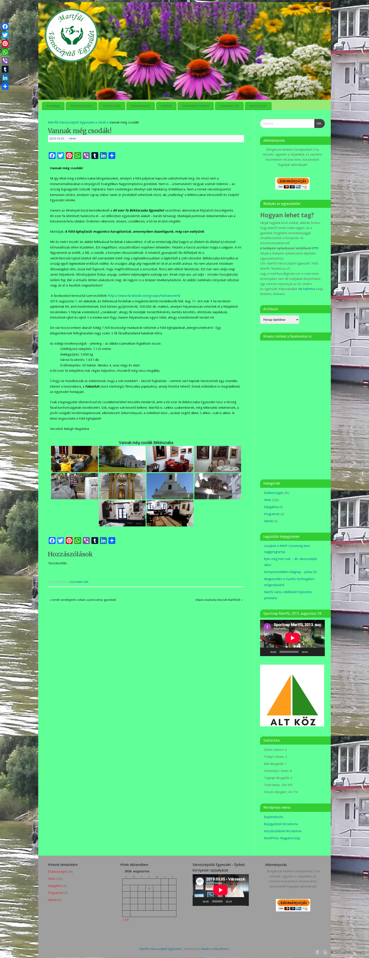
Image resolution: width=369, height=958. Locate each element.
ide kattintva (306, 289)
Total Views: (272, 785)
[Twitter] (5, 35)
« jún (125, 919)
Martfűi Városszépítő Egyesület (71, 122)
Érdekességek (273, 493)
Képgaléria (271, 507)
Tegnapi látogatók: (277, 778)
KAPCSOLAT (258, 106)
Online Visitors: (274, 750)
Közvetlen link (79, 582)
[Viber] (5, 60)
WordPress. (222, 949)
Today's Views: (274, 757)
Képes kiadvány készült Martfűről (219, 600)
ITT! (315, 248)
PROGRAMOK (140, 106)
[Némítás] (312, 652)
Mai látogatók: (274, 764)
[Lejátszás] (266, 652)
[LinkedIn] (5, 77)
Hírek (102, 122)
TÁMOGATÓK (229, 106)
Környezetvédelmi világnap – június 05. (290, 572)
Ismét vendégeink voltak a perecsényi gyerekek (83, 600)
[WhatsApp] (5, 52)
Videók (268, 521)
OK (317, 122)
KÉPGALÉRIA (112, 106)
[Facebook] (317, 9)
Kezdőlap (53, 106)
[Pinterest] (5, 43)
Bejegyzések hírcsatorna (281, 824)
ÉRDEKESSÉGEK (81, 106)
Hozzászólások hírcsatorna (282, 831)
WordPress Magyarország (282, 838)
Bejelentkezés (273, 817)
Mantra (205, 949)
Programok (272, 514)
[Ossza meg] (5, 86)
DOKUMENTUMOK (195, 106)
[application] (292, 638)
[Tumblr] (5, 69)
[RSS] (324, 9)
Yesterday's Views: (277, 771)
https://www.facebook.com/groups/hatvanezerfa (144, 295)
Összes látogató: (276, 792)
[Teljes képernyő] (319, 652)
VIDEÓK (166, 106)
